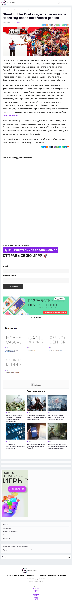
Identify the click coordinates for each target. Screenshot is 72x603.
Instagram (36, 594)
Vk (36, 591)
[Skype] (60, 25)
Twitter (36, 595)
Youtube (36, 597)
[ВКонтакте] (44, 25)
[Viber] (55, 25)
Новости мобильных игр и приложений (15, 546)
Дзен (36, 598)
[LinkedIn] (65, 25)
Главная (5, 525)
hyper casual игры (11, 115)
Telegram (36, 588)
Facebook (36, 590)
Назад (67, 10)
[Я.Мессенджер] (42, 25)
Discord (36, 593)
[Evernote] (63, 25)
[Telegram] (50, 25)
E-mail (5, 266)
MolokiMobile (7, 528)
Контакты (6, 538)
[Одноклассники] (47, 25)
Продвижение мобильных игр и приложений (17, 550)
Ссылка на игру (9, 276)
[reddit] (68, 25)
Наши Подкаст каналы (10, 531)
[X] (52, 25)
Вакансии (6, 535)
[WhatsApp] (57, 25)
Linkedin (36, 600)
